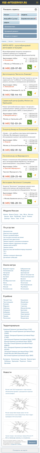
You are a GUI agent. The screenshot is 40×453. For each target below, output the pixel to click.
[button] (20, 450)
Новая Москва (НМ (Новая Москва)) (16, 353)
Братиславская (26, 281)
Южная (5, 287)
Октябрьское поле (9, 281)
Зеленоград (15, 359)
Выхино (23, 279)
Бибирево (6, 312)
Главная (4, 41)
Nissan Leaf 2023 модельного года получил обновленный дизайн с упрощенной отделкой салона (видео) (19, 391)
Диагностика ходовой (10, 233)
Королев (23, 359)
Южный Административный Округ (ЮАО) (18, 341)
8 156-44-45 (12, 94)
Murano (30, 214)
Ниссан (11, 41)
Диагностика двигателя (11, 239)
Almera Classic (14, 214)
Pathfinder (17, 216)
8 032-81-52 (12, 150)
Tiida (17, 218)
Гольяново (6, 314)
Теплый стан (7, 285)
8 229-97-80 (12, 68)
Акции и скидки (11, 36)
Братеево (24, 310)
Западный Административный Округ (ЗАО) (18, 351)
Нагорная (6, 273)
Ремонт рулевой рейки (11, 235)
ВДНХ (5, 279)
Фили (5, 283)
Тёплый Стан (7, 300)
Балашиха (6, 359)
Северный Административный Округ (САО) (17, 329)
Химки (29, 361)
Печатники (24, 283)
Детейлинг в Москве (10, 257)
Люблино (6, 308)
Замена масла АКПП (10, 245)
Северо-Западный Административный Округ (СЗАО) (19, 336)
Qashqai (7, 218)
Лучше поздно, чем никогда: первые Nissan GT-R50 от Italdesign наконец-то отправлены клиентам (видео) (19, 437)
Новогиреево (25, 314)
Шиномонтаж (10, 26)
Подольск (23, 361)
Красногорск (31, 359)
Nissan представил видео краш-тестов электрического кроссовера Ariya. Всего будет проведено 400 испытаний (19, 414)
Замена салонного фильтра (12, 255)
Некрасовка (25, 318)
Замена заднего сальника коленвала (15, 241)
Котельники (25, 289)
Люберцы (7, 361)
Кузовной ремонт (11, 31)
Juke (21, 214)
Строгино (24, 306)
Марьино (6, 274)
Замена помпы (8, 247)
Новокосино (25, 312)
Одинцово (15, 361)
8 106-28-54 (12, 203)
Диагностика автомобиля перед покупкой (17, 249)
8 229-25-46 (12, 176)
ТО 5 (4, 253)
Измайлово (24, 302)
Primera (29, 216)
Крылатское (25, 316)
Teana (13, 218)
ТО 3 (4, 251)
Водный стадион (8, 269)
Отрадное (6, 310)
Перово (5, 316)
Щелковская (25, 273)
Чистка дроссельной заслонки (13, 237)
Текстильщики (8, 302)
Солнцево (24, 304)
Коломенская (7, 289)
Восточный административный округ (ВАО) (18, 355)
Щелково (7, 363)
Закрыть (32, 442)
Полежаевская (8, 270)
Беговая (6, 277)
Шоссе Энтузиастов (27, 274)
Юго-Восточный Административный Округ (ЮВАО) (18, 344)
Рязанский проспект (27, 277)
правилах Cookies (16, 444)
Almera (5, 214)
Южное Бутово (26, 308)
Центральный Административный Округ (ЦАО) (20, 339)
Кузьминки (24, 300)
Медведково (25, 270)
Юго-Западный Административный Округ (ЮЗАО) (18, 348)
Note (11, 216)
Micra (25, 214)
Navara (6, 216)
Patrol (24, 216)
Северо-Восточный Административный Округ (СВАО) (19, 332)
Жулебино (24, 287)
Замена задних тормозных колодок (15, 243)
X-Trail (22, 218)
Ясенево (6, 304)
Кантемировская (26, 285)
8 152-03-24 (12, 123)
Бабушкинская (25, 269)
